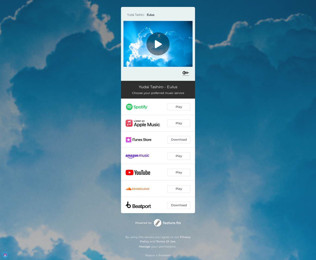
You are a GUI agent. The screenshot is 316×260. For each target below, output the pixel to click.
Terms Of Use (166, 241)
